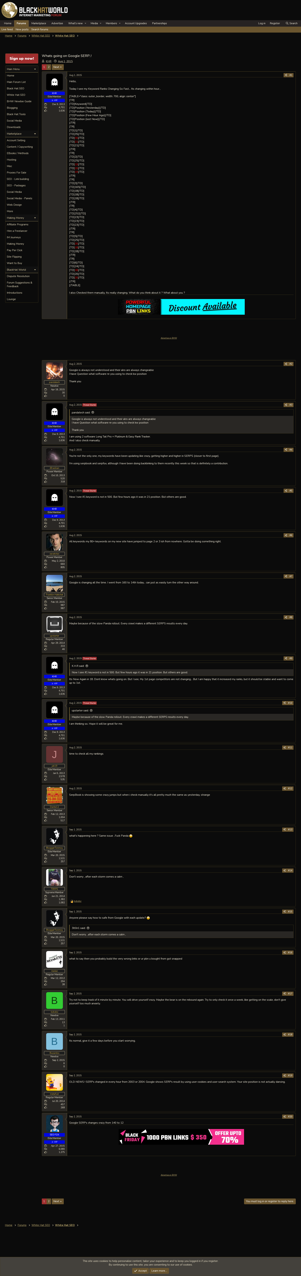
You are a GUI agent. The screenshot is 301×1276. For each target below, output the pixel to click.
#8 (291, 617)
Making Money (15, 244)
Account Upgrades (136, 23)
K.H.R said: (78, 666)
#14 (290, 870)
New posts (22, 29)
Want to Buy (14, 263)
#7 (291, 576)
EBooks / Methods (18, 153)
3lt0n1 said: (79, 928)
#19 (290, 1075)
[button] (85, 23)
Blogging (12, 108)
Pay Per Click (14, 250)
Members (111, 23)
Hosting (11, 159)
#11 (290, 747)
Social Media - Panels (19, 198)
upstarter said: (80, 710)
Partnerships (159, 23)
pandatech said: (81, 412)
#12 (290, 788)
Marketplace (38, 23)
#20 (290, 1116)
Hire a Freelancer (17, 231)
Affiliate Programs (17, 224)
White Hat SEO (16, 95)
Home (7, 23)
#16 (290, 952)
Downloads (14, 127)
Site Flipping (14, 256)
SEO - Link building (18, 179)
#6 (291, 535)
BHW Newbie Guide (19, 101)
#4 (291, 449)
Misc (9, 166)
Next (56, 67)
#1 (291, 75)
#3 (291, 404)
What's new (75, 23)
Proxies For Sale (16, 172)
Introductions (14, 292)
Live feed (7, 29)
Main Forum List (16, 82)
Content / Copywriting (20, 147)
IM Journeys (14, 237)
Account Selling (16, 140)
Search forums (39, 29)
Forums (21, 23)
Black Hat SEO (15, 88)
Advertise (57, 23)
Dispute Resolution (18, 276)
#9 (291, 658)
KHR (48, 61)
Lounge (11, 299)
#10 (290, 703)
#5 (291, 490)
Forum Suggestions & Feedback (19, 284)
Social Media (14, 120)
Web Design (14, 205)
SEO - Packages (16, 185)
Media (94, 23)
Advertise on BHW (169, 338)
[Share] (286, 75)
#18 (290, 1034)
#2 (291, 364)
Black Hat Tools (16, 114)
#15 (290, 911)
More (10, 211)
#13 (290, 829)
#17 (290, 993)
